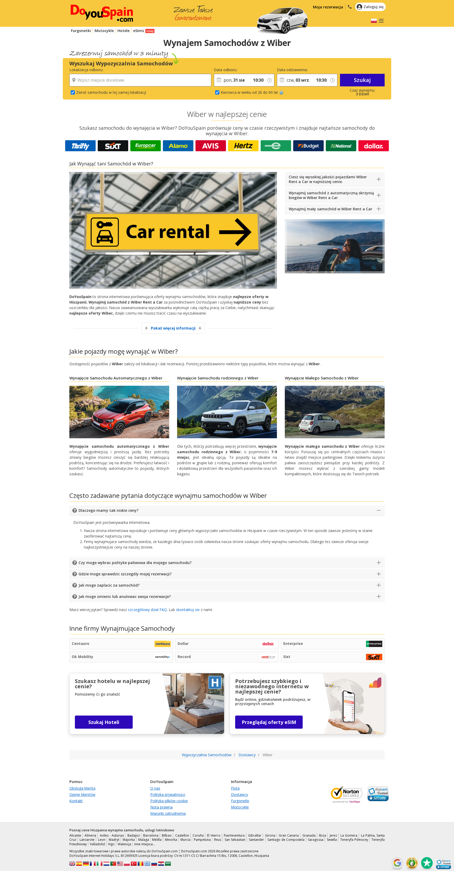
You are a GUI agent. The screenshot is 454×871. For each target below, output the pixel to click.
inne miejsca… (144, 844)
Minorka (171, 839)
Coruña (198, 835)
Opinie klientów (82, 794)
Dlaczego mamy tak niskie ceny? (108, 510)
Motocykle (104, 30)
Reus (217, 839)
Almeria (90, 835)
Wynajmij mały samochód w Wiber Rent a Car (330, 208)
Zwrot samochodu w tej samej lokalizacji (111, 92)
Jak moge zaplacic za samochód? (109, 585)
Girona (270, 835)
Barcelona (150, 835)
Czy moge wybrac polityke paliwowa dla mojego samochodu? (135, 562)
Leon (101, 839)
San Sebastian (235, 839)
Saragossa (315, 839)
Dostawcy (239, 794)
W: (253, 69)
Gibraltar (254, 835)
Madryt (114, 839)
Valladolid (97, 844)
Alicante (75, 835)
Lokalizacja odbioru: (86, 69)
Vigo (111, 844)
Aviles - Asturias (112, 835)
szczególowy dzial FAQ (147, 609)
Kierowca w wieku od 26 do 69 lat (249, 92)
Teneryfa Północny (354, 839)
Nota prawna (161, 807)
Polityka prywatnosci (167, 794)
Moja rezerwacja (328, 6)
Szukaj (362, 80)
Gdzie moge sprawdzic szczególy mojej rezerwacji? (125, 573)
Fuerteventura (234, 835)
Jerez (333, 835)
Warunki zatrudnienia (168, 813)
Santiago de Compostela (286, 839)
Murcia (185, 839)
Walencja (124, 844)
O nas (155, 788)
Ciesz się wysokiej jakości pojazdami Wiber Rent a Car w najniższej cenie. (328, 179)
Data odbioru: (225, 69)
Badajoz (133, 835)
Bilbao (167, 835)
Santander (256, 839)
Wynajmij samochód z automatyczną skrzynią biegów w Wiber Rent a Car (331, 195)
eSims (138, 30)
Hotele (123, 30)
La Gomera (348, 835)
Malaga (143, 839)
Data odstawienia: (292, 69)
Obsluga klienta (82, 788)
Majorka (129, 839)
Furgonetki (81, 30)
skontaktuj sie (188, 609)
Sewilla (332, 839)
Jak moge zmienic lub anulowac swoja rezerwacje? (125, 596)
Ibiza (322, 835)
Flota (235, 788)
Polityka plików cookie (169, 800)
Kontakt (76, 800)
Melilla (157, 839)
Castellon (182, 835)
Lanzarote (87, 839)
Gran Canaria (289, 835)
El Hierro (213, 835)
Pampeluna (202, 839)
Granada (309, 835)
